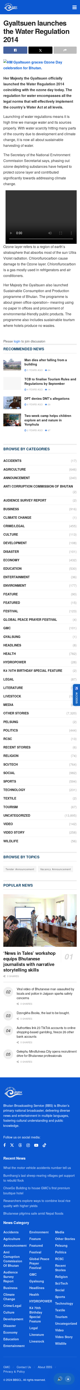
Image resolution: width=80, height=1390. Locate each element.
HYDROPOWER (14, 662)
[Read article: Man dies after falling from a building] (12, 364)
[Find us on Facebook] (4, 1145)
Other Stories (16, 713)
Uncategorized (16, 815)
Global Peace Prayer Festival (30, 619)
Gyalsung (11, 636)
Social (9, 773)
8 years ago (34, 404)
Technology (14, 789)
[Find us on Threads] (20, 1145)
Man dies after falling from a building (45, 362)
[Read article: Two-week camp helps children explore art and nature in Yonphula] (12, 420)
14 (48, 389)
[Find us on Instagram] (28, 1145)
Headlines (12, 645)
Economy (11, 560)
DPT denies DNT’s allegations (47, 398)
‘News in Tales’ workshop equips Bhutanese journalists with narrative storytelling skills (29, 961)
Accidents (12, 460)
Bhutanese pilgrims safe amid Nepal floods (33, 1213)
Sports (9, 781)
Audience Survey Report (24, 500)
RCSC (7, 738)
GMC (7, 628)
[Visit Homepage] (10, 7)
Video (8, 824)
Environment (14, 585)
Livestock (12, 696)
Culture (10, 534)
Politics (10, 730)
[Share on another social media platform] (65, 50)
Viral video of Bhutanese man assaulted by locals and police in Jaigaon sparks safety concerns (45, 993)
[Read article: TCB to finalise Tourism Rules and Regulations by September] (12, 383)
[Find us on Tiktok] (44, 1145)
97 (48, 430)
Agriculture (14, 469)
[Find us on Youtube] (36, 1145)
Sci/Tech (10, 764)
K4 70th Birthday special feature (32, 670)
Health (9, 653)
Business (11, 509)
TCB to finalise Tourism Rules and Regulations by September (50, 381)
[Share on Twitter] (40, 50)
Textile (9, 798)
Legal (8, 679)
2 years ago (34, 430)
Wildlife (10, 841)
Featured (11, 602)
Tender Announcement (20, 869)
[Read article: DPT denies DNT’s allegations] (12, 402)
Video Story (13, 832)
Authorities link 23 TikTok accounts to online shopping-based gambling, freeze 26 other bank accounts (46, 1032)
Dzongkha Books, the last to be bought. (43, 1013)
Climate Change (17, 517)
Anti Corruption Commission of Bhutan (38, 486)
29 (48, 404)
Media (8, 704)
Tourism (10, 807)
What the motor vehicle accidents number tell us (37, 1167)
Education (12, 568)
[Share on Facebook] (15, 50)
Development (15, 543)
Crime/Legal (14, 526)
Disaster (11, 551)
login (17, 341)
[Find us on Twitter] (12, 1145)
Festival (10, 611)
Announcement (16, 478)
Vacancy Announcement (55, 869)
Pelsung (10, 722)
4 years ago (34, 389)
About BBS (45, 1367)
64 (48, 370)
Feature (10, 594)
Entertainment (16, 577)
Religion (10, 755)
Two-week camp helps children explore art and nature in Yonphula (47, 419)
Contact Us (24, 1367)
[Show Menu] (74, 7)
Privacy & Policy (14, 1371)
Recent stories (16, 747)
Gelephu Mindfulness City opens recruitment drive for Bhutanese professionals (46, 1053)
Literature (13, 687)
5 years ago (34, 370)
